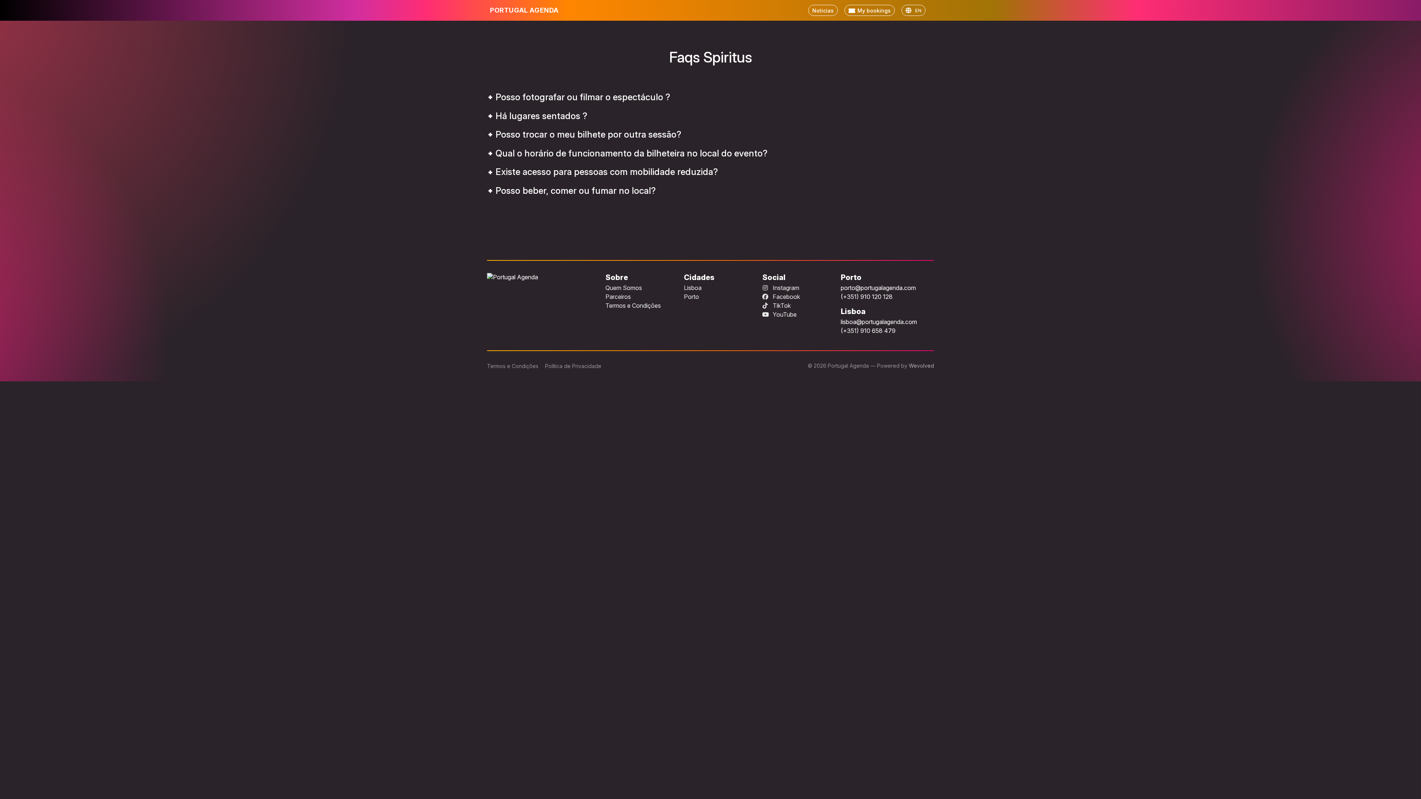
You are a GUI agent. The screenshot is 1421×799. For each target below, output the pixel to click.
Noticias (823, 10)
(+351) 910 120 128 (867, 296)
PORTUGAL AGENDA (524, 10)
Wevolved (921, 366)
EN (918, 10)
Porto (691, 296)
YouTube (784, 314)
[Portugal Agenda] (540, 277)
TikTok (781, 305)
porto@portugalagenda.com (878, 287)
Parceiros (618, 296)
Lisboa (693, 287)
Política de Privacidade (573, 366)
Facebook (785, 296)
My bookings (874, 10)
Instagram (785, 287)
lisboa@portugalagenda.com (879, 322)
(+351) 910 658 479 (868, 330)
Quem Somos (623, 287)
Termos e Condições (633, 305)
